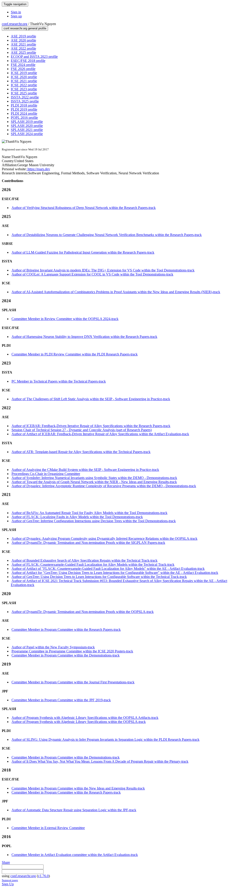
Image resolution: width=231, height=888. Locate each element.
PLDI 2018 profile (24, 105)
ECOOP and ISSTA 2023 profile (34, 56)
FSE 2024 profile (23, 65)
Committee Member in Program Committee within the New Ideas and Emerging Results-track (78, 788)
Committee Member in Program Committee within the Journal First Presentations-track (73, 682)
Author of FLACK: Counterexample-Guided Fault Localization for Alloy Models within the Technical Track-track (93, 564)
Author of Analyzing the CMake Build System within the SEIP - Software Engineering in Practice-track (85, 470)
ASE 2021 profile (23, 44)
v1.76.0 (43, 876)
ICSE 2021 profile (24, 81)
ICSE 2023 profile (24, 89)
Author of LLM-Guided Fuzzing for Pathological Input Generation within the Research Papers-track (83, 252)
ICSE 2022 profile (24, 85)
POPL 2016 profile (24, 117)
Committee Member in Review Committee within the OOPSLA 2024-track (65, 319)
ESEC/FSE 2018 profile (28, 61)
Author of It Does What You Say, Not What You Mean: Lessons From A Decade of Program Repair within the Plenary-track (100, 761)
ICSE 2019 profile (24, 73)
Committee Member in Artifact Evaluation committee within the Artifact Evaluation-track (75, 855)
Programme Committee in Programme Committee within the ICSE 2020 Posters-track (72, 651)
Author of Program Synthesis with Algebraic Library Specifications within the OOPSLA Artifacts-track (85, 718)
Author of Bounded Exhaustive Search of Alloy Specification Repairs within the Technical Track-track (84, 560)
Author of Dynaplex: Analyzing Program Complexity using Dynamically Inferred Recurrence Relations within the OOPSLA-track (104, 538)
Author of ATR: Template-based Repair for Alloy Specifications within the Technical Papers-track (81, 452)
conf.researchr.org (14, 24)
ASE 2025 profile (23, 52)
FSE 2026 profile (23, 69)
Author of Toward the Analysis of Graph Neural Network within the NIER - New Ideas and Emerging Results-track (94, 482)
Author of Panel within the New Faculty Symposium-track (53, 647)
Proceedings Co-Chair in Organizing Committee (46, 474)
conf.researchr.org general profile (25, 28)
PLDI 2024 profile (24, 113)
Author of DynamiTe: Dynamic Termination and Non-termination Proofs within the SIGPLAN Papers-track (88, 542)
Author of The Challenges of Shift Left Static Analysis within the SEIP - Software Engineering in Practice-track (91, 399)
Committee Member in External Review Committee (48, 828)
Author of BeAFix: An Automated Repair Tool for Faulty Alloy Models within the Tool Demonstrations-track (89, 513)
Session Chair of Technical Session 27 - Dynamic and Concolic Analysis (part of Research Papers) (82, 430)
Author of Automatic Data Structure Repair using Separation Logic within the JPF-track (74, 810)
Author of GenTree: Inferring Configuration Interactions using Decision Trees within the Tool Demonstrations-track (94, 521)
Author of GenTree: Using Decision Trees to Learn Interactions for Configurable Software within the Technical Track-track (99, 577)
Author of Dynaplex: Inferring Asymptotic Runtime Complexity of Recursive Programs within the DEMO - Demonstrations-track (104, 486)
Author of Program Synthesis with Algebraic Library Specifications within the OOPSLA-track (79, 722)
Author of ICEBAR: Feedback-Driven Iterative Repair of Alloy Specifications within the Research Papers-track (91, 426)
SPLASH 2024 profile (27, 134)
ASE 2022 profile (23, 48)
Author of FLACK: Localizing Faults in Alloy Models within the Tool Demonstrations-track (77, 517)
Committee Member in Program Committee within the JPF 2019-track (61, 700)
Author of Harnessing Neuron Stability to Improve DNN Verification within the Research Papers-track (84, 337)
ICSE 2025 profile (24, 93)
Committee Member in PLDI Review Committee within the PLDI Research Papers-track (75, 354)
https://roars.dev (38, 169)
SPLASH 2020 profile (27, 126)
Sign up (16, 16)
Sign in (16, 12)
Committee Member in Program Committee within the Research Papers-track (66, 629)
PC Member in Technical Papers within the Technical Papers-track (59, 381)
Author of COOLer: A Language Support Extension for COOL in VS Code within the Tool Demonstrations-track (92, 274)
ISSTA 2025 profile (25, 101)
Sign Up (8, 884)
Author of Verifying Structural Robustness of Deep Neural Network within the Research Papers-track (84, 208)
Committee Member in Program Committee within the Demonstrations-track (66, 655)
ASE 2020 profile (23, 40)
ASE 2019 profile (23, 36)
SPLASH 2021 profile (27, 130)
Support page (10, 880)
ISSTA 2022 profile (25, 97)
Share (6, 862)
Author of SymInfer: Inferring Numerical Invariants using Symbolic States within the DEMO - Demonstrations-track (94, 478)
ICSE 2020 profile (24, 77)
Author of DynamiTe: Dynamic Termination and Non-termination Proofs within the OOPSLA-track (83, 612)
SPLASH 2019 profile (27, 122)
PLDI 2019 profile (24, 109)
